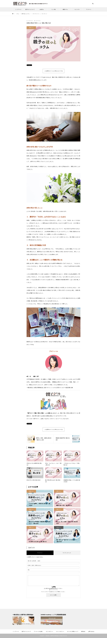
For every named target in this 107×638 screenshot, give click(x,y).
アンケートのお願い (38, 631)
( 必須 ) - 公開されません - (34, 565)
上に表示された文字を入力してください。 (53, 588)
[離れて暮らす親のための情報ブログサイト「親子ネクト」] (30, 4)
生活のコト (58, 527)
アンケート (88, 9)
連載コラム (65, 9)
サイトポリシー (49, 631)
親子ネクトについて (30, 9)
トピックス (76, 9)
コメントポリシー (45, 591)
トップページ (18, 9)
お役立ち (42, 9)
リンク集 (53, 9)
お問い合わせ (91, 631)
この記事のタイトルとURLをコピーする (53, 71)
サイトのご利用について (72, 631)
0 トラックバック (67, 552)
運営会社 (83, 631)
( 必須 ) (34, 560)
